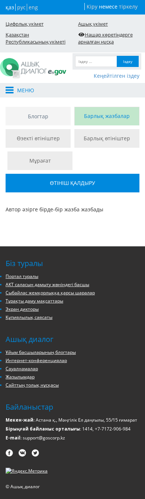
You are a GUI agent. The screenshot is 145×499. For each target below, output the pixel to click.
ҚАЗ (10, 7)
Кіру (92, 6)
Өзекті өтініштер (38, 138)
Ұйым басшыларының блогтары (41, 352)
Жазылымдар (20, 377)
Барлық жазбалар (107, 115)
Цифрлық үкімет (25, 23)
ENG (33, 7)
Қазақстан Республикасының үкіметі (35, 38)
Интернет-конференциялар (36, 360)
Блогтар (38, 116)
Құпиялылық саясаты (29, 317)
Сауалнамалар (22, 368)
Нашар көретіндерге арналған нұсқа (105, 38)
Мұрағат (40, 160)
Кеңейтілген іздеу (116, 75)
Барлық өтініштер (107, 138)
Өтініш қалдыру (72, 182)
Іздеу (127, 61)
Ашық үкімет (93, 23)
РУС (21, 7)
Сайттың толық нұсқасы (32, 385)
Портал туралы (22, 276)
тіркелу (128, 6)
